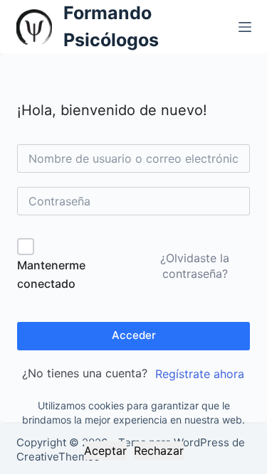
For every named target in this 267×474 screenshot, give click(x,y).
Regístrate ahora (199, 374)
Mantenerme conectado (51, 274)
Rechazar (159, 450)
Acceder (134, 335)
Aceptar (105, 450)
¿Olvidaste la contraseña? (194, 266)
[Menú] (245, 27)
